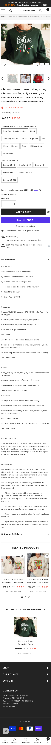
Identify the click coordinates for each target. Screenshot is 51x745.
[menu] (3, 10)
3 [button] (29, 597)
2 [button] (25, 597)
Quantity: (5, 198)
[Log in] (40, 10)
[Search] (10, 10)
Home (3, 17)
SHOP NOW (10, 5)
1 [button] (22, 597)
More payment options (25, 226)
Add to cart (23, 212)
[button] (42, 65)
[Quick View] (22, 556)
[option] (25, 44)
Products (12, 17)
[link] (14, 740)
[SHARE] (48, 212)
